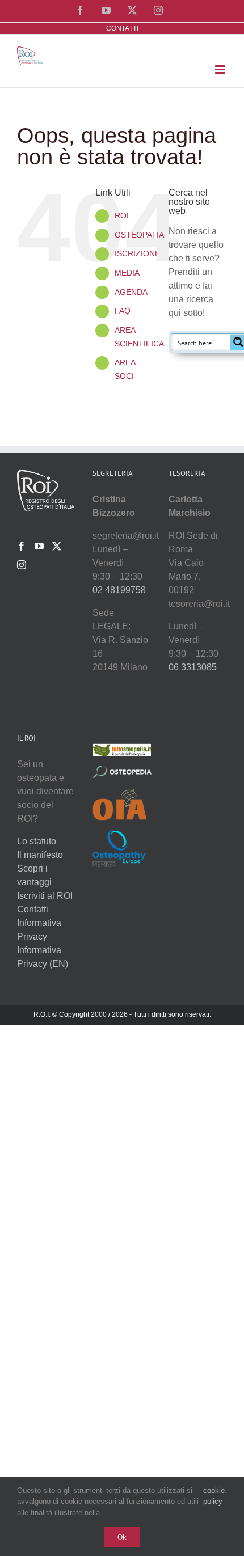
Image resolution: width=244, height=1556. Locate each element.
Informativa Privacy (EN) (42, 957)
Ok (122, 1537)
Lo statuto (36, 841)
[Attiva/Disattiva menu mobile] (221, 69)
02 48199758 (119, 590)
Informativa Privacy (39, 929)
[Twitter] (56, 546)
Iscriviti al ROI (45, 895)
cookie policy (214, 1496)
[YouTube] (39, 546)
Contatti (32, 909)
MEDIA (127, 272)
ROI (122, 215)
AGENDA (131, 292)
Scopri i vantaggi (34, 875)
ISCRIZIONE (137, 253)
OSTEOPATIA (139, 234)
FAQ (123, 310)
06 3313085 (193, 667)
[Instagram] (21, 564)
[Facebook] (21, 546)
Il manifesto (40, 855)
